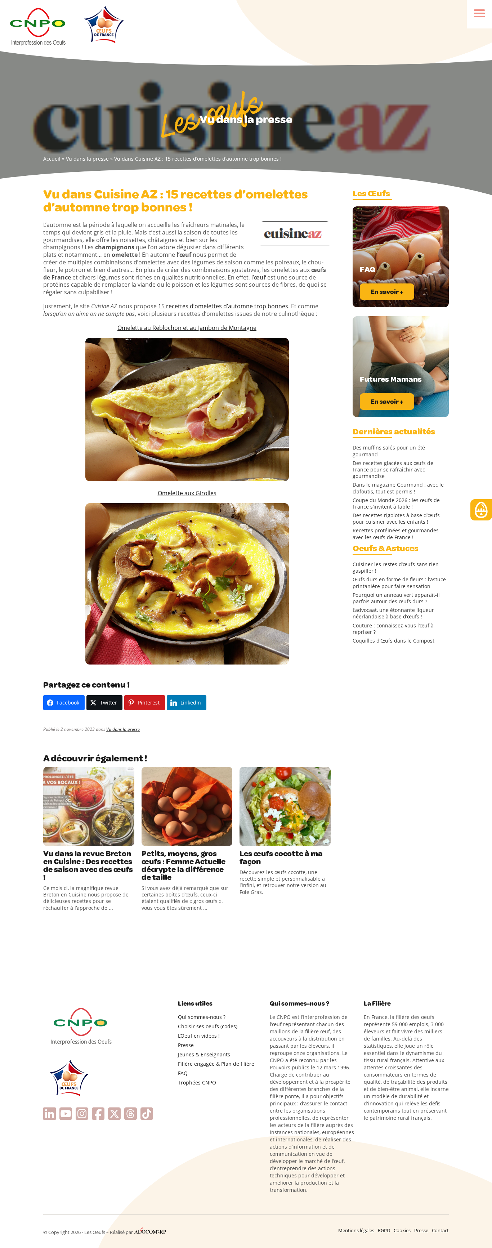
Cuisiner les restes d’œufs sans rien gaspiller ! (396, 567)
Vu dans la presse (87, 158)
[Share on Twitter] (64, 838)
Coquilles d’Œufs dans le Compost (393, 641)
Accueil (52, 158)
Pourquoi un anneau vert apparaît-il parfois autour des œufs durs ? (396, 598)
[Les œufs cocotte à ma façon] (285, 806)
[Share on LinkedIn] (79, 838)
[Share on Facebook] (49, 838)
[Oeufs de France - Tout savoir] (103, 25)
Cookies (402, 1230)
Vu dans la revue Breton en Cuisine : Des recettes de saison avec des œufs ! (88, 865)
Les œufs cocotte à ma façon (281, 857)
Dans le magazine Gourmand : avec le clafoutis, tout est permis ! (398, 488)
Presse (186, 1045)
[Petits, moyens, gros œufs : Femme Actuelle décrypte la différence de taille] (187, 806)
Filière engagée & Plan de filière (216, 1063)
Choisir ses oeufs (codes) (207, 1026)
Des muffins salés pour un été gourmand (389, 450)
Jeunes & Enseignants (204, 1054)
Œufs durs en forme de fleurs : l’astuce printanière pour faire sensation (399, 582)
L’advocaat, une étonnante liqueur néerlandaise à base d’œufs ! (393, 613)
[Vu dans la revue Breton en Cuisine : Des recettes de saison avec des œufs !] (88, 806)
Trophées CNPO (197, 1082)
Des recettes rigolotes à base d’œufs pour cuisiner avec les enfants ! (396, 518)
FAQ (183, 1073)
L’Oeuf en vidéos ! (199, 1035)
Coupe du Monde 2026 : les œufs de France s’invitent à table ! (396, 503)
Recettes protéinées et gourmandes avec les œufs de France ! (396, 533)
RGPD (384, 1230)
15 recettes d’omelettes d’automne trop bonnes (223, 306)
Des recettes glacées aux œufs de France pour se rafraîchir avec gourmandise (393, 469)
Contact (440, 1230)
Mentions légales (356, 1230)
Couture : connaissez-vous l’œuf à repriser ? (393, 628)
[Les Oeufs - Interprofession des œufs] (38, 25)
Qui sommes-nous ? (201, 1017)
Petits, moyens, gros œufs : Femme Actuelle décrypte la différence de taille (183, 865)
